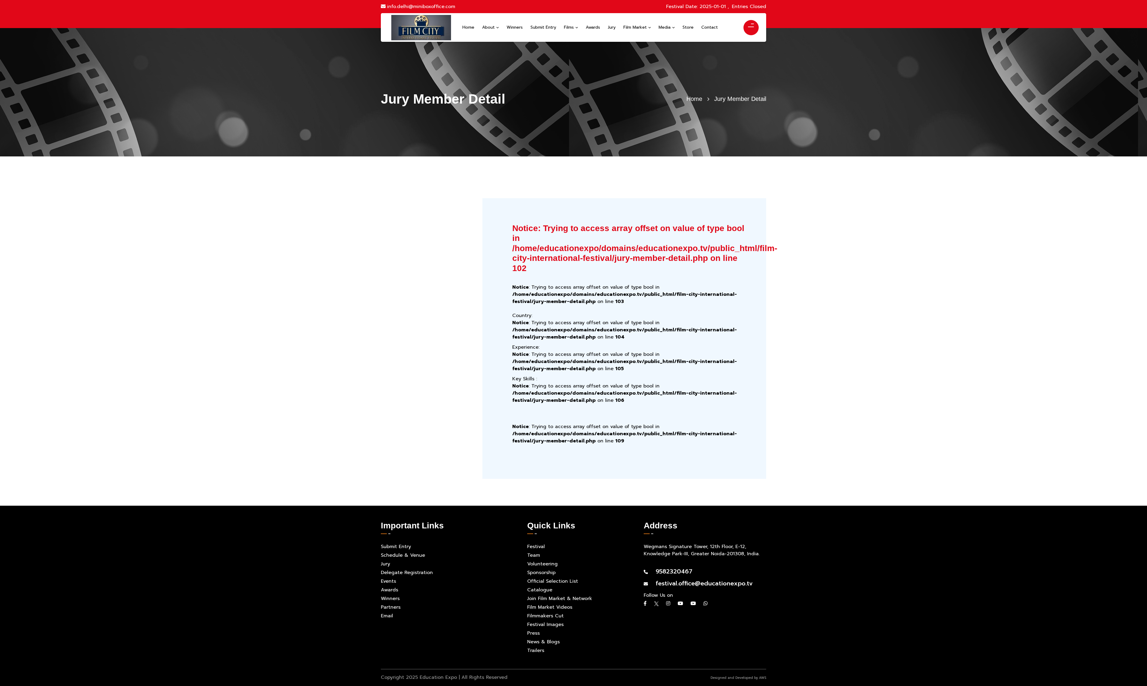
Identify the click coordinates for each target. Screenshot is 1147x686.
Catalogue (539, 589)
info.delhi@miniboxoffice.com (421, 6)
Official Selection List (552, 581)
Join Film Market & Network (559, 598)
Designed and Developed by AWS (738, 677)
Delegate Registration (407, 572)
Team (533, 555)
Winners (390, 598)
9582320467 (670, 571)
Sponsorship (541, 572)
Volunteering (542, 563)
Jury (385, 563)
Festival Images (545, 624)
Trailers (535, 650)
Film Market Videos (549, 607)
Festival (536, 546)
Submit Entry (396, 546)
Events (388, 581)
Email (387, 615)
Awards (389, 589)
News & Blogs (543, 641)
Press (533, 633)
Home (694, 99)
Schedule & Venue (403, 555)
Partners (391, 607)
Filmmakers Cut (545, 615)
